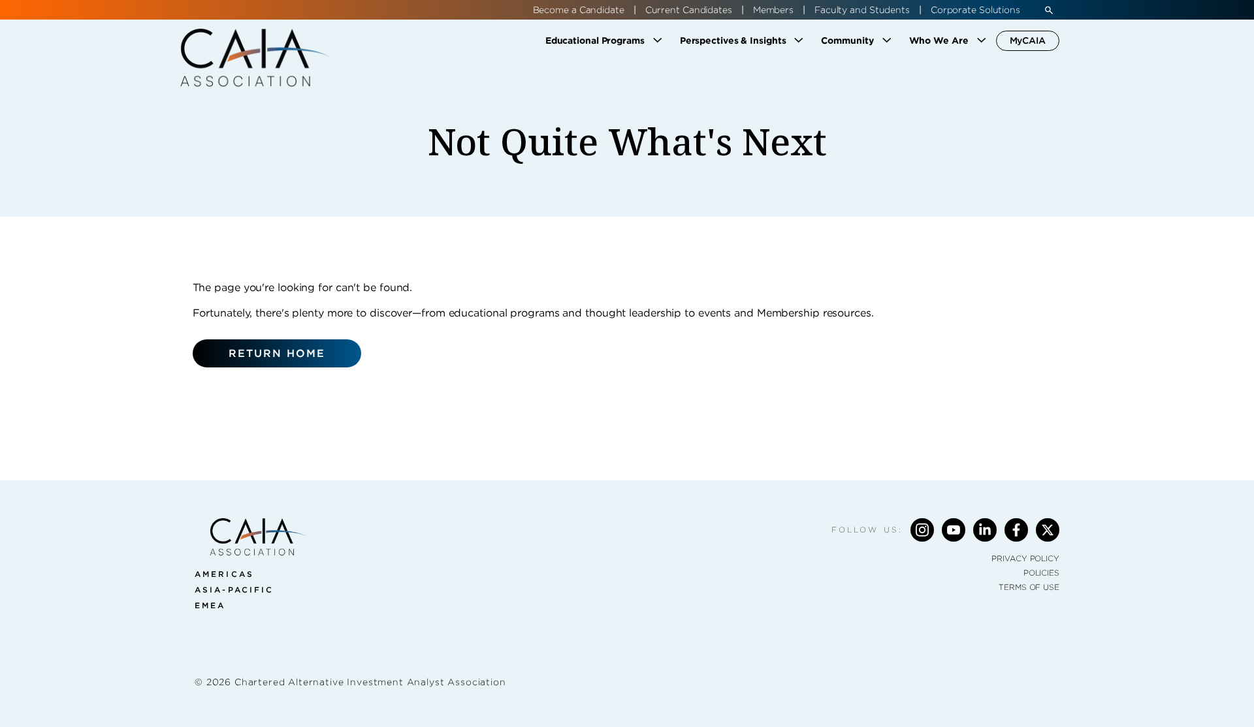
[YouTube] (953, 530)
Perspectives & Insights (733, 40)
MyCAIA (1028, 40)
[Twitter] (1047, 530)
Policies (1041, 573)
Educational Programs (595, 40)
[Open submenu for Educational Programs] (657, 40)
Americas (224, 574)
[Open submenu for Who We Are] (981, 40)
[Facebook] (1016, 530)
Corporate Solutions (975, 10)
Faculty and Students (862, 10)
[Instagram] (922, 530)
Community (847, 40)
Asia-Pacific (234, 590)
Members (773, 10)
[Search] (1049, 10)
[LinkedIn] (985, 530)
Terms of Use (1029, 587)
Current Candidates (688, 10)
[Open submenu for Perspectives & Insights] (799, 40)
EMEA (210, 605)
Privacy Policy (1025, 558)
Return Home (277, 353)
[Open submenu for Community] (887, 40)
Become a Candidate (578, 10)
